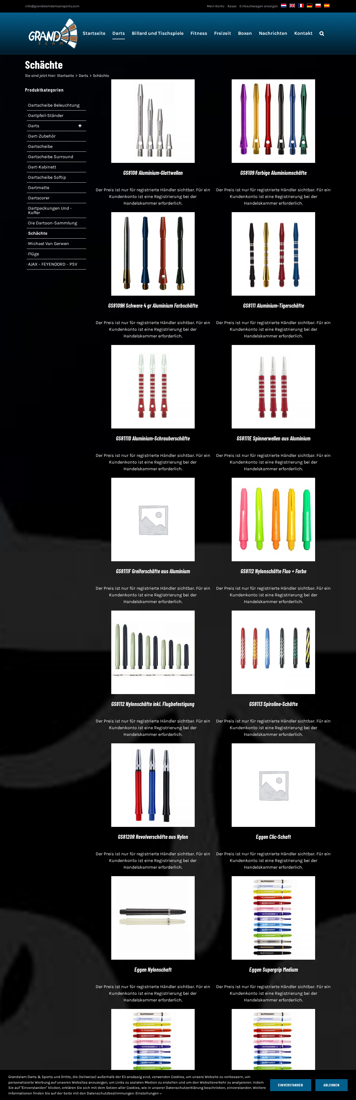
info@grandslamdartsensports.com (52, 6)
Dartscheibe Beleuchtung (54, 105)
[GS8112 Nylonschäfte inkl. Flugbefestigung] (153, 613)
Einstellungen (147, 1093)
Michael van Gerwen (48, 243)
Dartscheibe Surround (50, 156)
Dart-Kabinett (42, 167)
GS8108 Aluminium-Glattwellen (153, 172)
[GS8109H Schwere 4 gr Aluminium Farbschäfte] (153, 215)
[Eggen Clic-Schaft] (273, 746)
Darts (33, 125)
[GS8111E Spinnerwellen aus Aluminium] (273, 348)
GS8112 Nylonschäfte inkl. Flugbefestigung (152, 703)
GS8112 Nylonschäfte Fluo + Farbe (273, 571)
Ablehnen (331, 1085)
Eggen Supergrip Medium (273, 969)
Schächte (37, 233)
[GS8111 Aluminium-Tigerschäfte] (273, 215)
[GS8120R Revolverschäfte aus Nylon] (153, 746)
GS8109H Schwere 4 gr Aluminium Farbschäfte (153, 305)
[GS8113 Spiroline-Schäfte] (273, 613)
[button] (322, 33)
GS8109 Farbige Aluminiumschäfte (273, 172)
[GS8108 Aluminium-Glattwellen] (153, 82)
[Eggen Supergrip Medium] (273, 879)
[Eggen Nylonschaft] (153, 879)
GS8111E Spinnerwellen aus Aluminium (273, 438)
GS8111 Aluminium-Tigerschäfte (273, 305)
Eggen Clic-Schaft (273, 836)
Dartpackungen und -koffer (50, 210)
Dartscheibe (40, 146)
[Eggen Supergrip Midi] (153, 1012)
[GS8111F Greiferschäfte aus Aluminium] (153, 481)
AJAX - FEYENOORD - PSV (52, 264)
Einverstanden (290, 1085)
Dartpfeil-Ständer (45, 115)
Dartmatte (38, 187)
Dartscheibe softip (47, 177)
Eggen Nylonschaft (153, 969)
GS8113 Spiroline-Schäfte (273, 703)
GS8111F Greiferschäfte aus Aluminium (153, 571)
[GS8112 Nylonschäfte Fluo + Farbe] (273, 481)
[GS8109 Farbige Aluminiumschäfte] (273, 82)
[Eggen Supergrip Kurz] (273, 1012)
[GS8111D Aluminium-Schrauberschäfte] (153, 348)
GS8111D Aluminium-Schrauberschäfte (153, 438)
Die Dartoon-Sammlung (52, 223)
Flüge (33, 253)
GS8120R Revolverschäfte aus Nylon (153, 836)
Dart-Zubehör (42, 136)
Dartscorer (39, 197)
